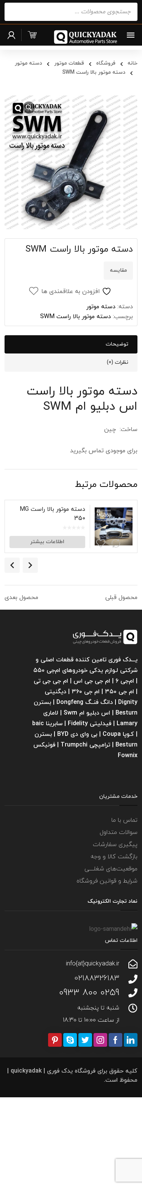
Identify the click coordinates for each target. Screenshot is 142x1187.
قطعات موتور (69, 63)
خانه (132, 63)
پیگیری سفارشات (115, 844)
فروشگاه (105, 63)
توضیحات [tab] (117, 344)
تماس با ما (124, 820)
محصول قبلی (121, 597)
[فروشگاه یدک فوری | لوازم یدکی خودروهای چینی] (86, 37)
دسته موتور (28, 63)
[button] (29, 107)
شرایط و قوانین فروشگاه (106, 881)
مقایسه (118, 270)
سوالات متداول (118, 832)
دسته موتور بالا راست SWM (75, 316)
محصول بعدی (21, 597)
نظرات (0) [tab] (117, 362)
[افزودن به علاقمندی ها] (100, 543)
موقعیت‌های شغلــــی (110, 869)
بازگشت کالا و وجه (114, 857)
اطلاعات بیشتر (47, 541)
